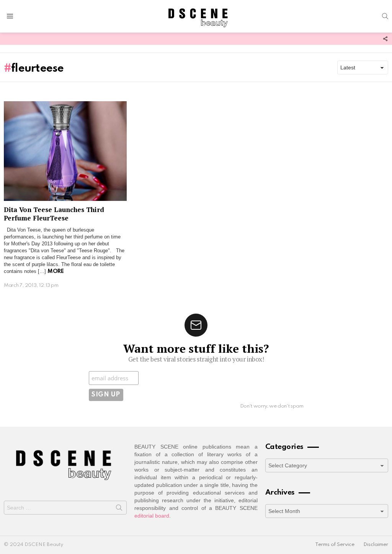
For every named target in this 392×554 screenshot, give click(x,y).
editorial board (151, 516)
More (55, 271)
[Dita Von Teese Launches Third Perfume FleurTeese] (65, 151)
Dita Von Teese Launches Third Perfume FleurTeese (54, 213)
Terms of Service (334, 544)
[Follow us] (385, 39)
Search (119, 509)
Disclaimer (375, 544)
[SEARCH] (385, 16)
